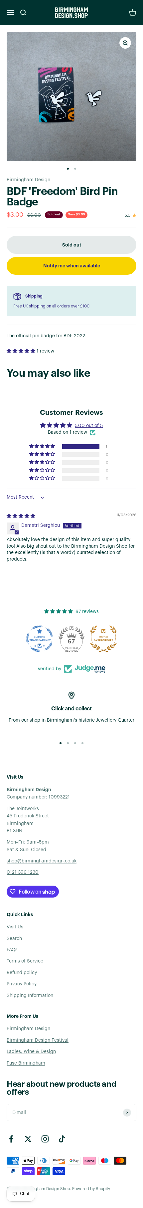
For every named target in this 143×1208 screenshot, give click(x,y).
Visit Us (15, 927)
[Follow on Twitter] (28, 1138)
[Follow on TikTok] (62, 1138)
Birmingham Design (28, 180)
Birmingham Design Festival (38, 1040)
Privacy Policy (22, 984)
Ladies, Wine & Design (31, 1051)
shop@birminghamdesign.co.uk (41, 861)
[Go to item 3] (75, 743)
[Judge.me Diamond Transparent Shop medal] (39, 639)
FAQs (12, 950)
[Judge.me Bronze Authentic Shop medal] (103, 639)
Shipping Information (30, 995)
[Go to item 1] (68, 169)
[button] (22, 351)
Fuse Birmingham (26, 1063)
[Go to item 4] (82, 743)
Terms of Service (25, 961)
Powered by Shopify (91, 1189)
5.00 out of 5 (89, 425)
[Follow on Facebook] (11, 1138)
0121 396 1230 (23, 872)
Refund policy (22, 972)
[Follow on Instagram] (45, 1138)
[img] (21, 516)
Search (14, 938)
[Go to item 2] (75, 169)
